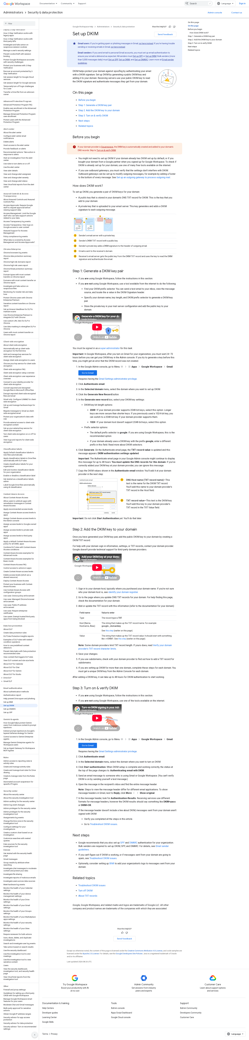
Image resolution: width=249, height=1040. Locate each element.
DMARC (133, 842)
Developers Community (190, 1013)
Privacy (54, 1034)
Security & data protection (45, 12)
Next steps (84, 120)
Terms (45, 1034)
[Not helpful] (174, 27)
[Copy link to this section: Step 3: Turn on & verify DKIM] (121, 688)
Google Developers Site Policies (129, 953)
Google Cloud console (121, 1017)
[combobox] (198, 3)
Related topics (85, 126)
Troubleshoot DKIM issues (103, 824)
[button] (19, 678)
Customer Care (187, 1017)
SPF (122, 842)
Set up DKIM (151, 56)
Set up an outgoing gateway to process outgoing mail (143, 177)
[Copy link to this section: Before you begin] (102, 137)
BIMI (111, 863)
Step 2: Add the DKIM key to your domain (99, 110)
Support (82, 3)
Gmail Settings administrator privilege (118, 378)
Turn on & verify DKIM (106, 150)
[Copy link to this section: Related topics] (98, 878)
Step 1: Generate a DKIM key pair (95, 105)
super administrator (110, 348)
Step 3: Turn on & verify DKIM (93, 115)
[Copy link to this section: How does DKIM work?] (106, 186)
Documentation (47, 3)
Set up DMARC (141, 59)
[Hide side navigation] (35, 1035)
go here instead (146, 43)
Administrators (13, 12)
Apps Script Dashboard (121, 1013)
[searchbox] (19, 23)
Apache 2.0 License (91, 953)
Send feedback (165, 34)
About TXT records (87, 895)
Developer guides (50, 1013)
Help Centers (48, 1008)
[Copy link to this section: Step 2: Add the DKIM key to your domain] (140, 529)
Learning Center (49, 1017)
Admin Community (188, 1008)
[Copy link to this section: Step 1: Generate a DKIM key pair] (126, 271)
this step (109, 630)
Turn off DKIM (85, 890)
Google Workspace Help (83, 27)
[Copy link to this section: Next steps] (92, 835)
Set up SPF (138, 56)
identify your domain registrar (123, 592)
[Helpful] (170, 27)
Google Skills (48, 1022)
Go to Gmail (88, 373)
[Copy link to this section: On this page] (95, 93)
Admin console (215, 12)
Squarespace (107, 147)
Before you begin (87, 100)
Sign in (242, 3)
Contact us (236, 12)
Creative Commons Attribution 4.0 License (145, 951)
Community (66, 3)
